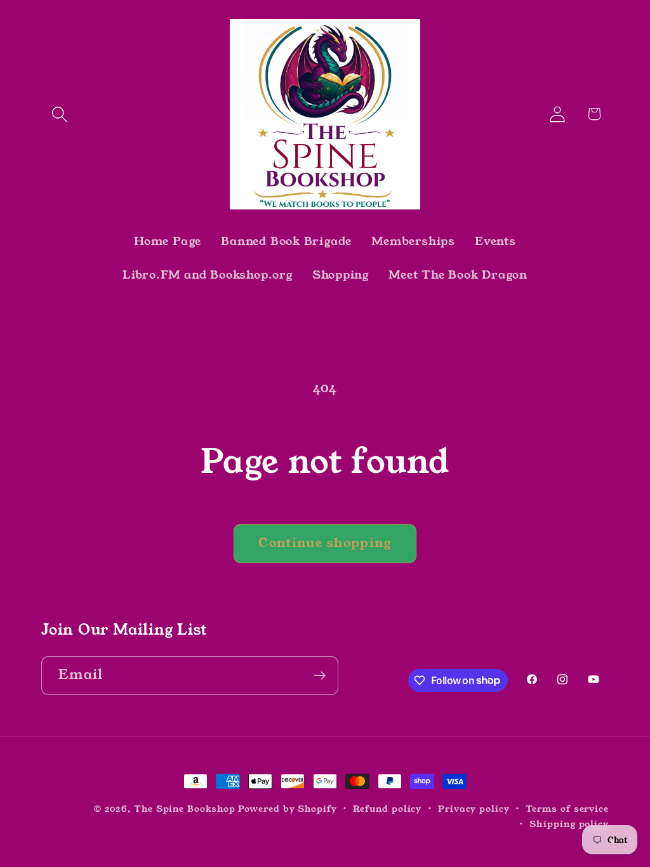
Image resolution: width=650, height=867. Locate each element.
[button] (59, 114)
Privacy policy (474, 808)
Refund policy (387, 808)
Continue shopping (324, 543)
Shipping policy (569, 823)
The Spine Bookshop (184, 808)
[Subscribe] (320, 675)
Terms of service (567, 808)
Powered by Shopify (287, 808)
